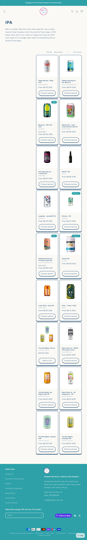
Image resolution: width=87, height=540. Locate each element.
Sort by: (49, 52)
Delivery (8, 484)
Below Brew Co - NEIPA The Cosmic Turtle (70, 349)
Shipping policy (73, 533)
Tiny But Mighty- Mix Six (46, 348)
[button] (4, 11)
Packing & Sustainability (13, 488)
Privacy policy (50, 533)
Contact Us (9, 474)
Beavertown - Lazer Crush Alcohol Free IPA (70, 126)
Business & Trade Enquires (14, 479)
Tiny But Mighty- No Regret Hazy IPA (45, 393)
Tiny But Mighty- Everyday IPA (67, 437)
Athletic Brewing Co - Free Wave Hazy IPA (45, 259)
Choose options (47, 93)
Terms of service (61, 533)
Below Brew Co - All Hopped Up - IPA (68, 393)
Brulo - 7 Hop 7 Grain (69, 305)
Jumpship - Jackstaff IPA (47, 216)
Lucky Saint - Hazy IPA (46, 305)
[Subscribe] (41, 515)
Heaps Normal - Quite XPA (45, 81)
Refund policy (39, 533)
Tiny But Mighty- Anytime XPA (47, 437)
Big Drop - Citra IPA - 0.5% (45, 126)
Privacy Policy (10, 498)
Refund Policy (10, 493)
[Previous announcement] (4, 3)
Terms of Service (11, 503)
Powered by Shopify (27, 533)
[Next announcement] (83, 3)
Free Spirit (18, 533)
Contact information (45, 535)
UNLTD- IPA (66, 172)
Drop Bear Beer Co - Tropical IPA (45, 172)
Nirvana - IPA (66, 216)
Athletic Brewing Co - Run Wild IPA (69, 81)
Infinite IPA (65, 258)
